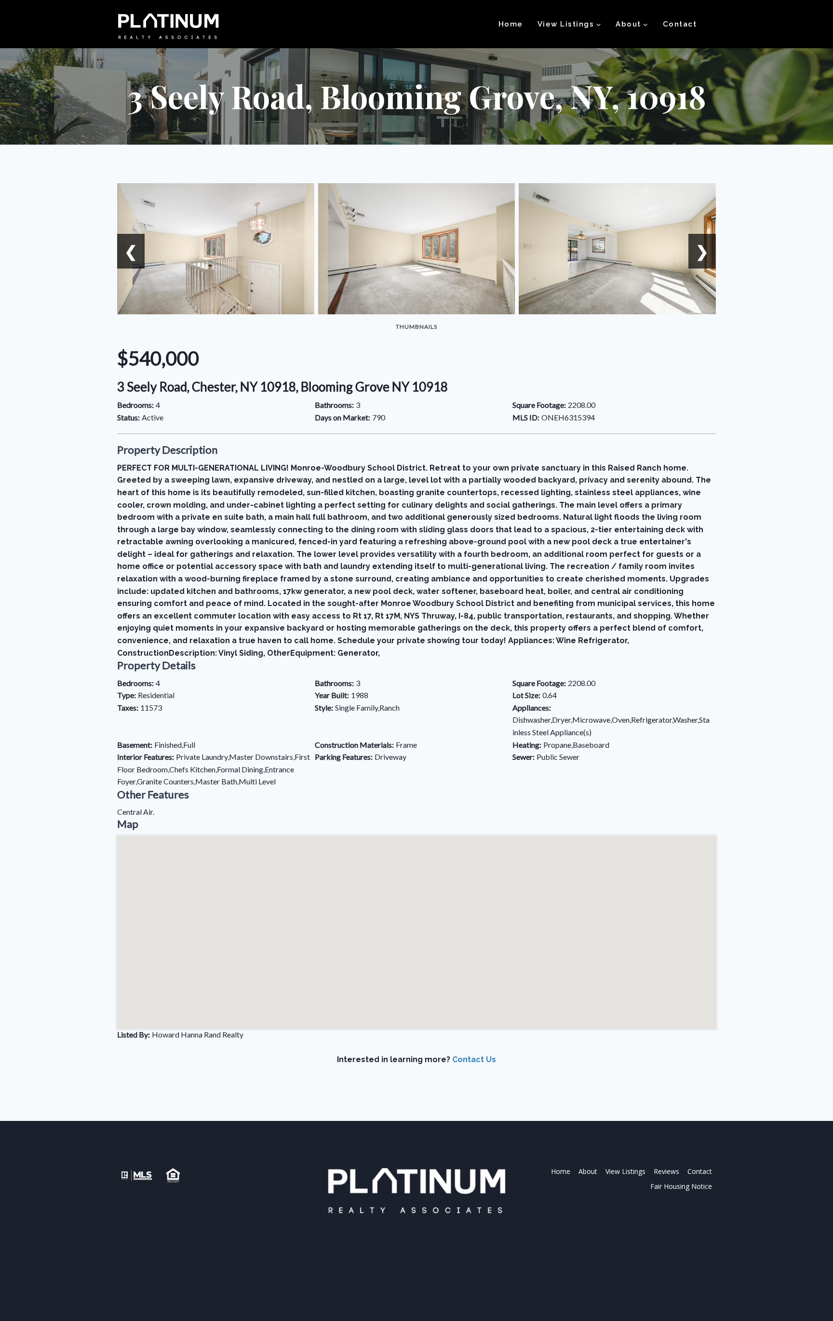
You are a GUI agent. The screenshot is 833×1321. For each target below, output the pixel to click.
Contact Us (474, 1059)
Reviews (666, 1171)
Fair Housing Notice (681, 1186)
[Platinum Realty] (168, 26)
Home (510, 24)
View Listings (625, 1171)
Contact (680, 24)
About (587, 1171)
